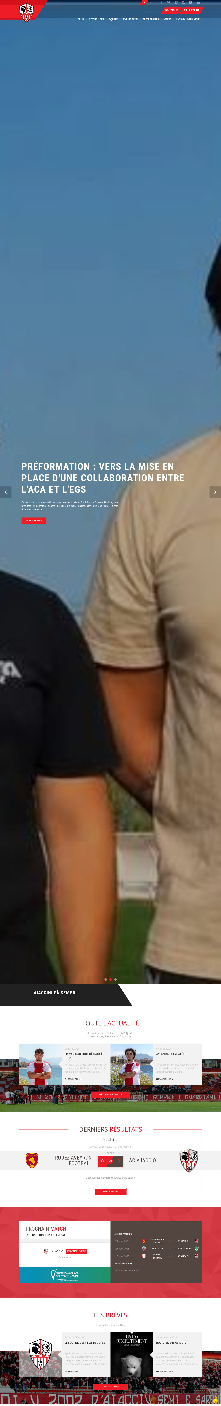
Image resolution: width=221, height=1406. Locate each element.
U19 (41, 1235)
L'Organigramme (187, 19)
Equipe (113, 19)
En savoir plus (34, 507)
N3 (33, 1235)
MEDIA (167, 19)
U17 (49, 1235)
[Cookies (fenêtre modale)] (215, 1400)
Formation (130, 19)
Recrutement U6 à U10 (171, 1342)
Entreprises (151, 19)
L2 (27, 1235)
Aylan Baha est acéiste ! (172, 1054)
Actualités (96, 19)
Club (81, 19)
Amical (61, 1235)
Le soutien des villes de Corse (85, 1342)
